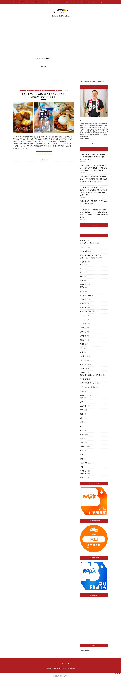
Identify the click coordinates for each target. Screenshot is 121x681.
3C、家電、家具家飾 (87, 243)
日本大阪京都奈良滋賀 (87, 311)
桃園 (81, 442)
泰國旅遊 (83, 340)
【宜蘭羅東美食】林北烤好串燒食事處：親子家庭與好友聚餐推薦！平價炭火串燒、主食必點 (93, 156)
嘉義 (81, 414)
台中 (81, 402)
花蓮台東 (83, 446)
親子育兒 (83, 471)
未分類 (82, 391)
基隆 (81, 418)
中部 (81, 264)
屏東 (81, 426)
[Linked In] (47, 160)
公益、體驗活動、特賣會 (88, 255)
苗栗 (81, 451)
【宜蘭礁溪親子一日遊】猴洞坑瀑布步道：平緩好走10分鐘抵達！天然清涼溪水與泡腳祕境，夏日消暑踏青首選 (93, 167)
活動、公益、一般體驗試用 (89, 258)
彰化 (81, 430)
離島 (81, 281)
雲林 (81, 459)
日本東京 (83, 320)
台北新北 (83, 406)
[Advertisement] (94, 66)
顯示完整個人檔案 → (85, 138)
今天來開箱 (84, 251)
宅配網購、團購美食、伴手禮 (33, 90)
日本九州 (83, 299)
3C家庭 (82, 240)
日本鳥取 (83, 336)
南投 (81, 398)
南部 (81, 272)
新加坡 (82, 291)
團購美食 (23, 90)
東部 (81, 276)
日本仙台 (83, 303)
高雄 (81, 467)
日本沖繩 (83, 324)
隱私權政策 (64, 676)
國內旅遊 (83, 262)
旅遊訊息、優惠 (85, 295)
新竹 (81, 438)
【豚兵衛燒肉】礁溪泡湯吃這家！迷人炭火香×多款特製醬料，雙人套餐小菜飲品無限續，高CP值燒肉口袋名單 (93, 179)
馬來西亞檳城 (84, 368)
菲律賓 (82, 344)
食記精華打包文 (85, 463)
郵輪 (81, 352)
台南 (81, 410)
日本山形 (83, 316)
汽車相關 (83, 247)
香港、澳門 (84, 364)
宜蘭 (81, 422)
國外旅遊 (83, 285)
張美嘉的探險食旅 (84, 650)
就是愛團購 (84, 379)
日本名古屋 (84, 307)
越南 (81, 348)
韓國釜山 (83, 356)
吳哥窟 (82, 287)
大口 (81, 121)
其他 (94, 2)
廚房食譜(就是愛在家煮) (25, 2)
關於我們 (56, 676)
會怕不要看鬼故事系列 (87, 387)
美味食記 (59, 90)
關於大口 (15, 2)
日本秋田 (83, 332)
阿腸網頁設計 (118, 673)
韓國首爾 (83, 360)
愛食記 (82, 434)
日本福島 (83, 328)
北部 (81, 268)
